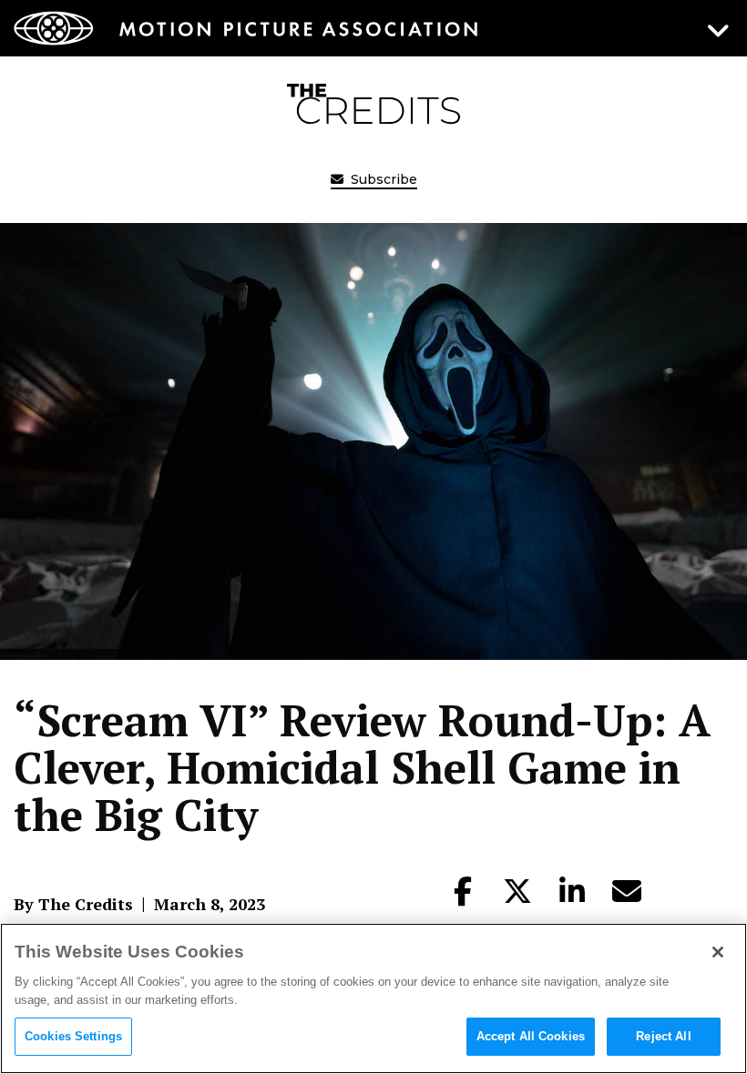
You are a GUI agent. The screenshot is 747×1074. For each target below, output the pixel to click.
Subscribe (382, 179)
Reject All (663, 1036)
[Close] (718, 952)
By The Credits (73, 904)
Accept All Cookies (530, 1036)
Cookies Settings (73, 1036)
